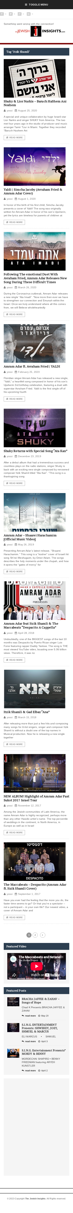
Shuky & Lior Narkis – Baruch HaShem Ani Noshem (35, 103)
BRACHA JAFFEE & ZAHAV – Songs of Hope (41, 1000)
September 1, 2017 (29, 894)
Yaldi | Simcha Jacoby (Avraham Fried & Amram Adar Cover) (33, 191)
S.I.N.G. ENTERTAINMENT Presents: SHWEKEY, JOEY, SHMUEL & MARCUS (40, 1028)
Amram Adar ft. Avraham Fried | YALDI (32, 366)
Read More (16, 137)
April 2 (44, 1071)
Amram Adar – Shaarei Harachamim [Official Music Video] (30, 537)
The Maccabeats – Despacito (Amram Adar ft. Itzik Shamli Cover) (35, 886)
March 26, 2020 (27, 287)
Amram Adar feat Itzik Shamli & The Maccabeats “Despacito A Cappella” (31, 625)
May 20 (45, 1016)
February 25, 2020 (29, 371)
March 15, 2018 (27, 717)
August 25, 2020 (27, 110)
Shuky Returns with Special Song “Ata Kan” (36, 451)
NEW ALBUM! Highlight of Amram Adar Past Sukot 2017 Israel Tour (36, 798)
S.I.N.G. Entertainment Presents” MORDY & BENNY (44, 1052)
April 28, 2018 (26, 633)
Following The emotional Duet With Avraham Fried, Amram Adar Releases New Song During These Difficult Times (35, 278)
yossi (10, 110)
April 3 (44, 1041)
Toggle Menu (38, 4)
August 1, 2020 (27, 198)
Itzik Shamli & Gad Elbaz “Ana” (27, 712)
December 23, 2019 (29, 456)
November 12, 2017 (29, 805)
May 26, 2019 (26, 544)
